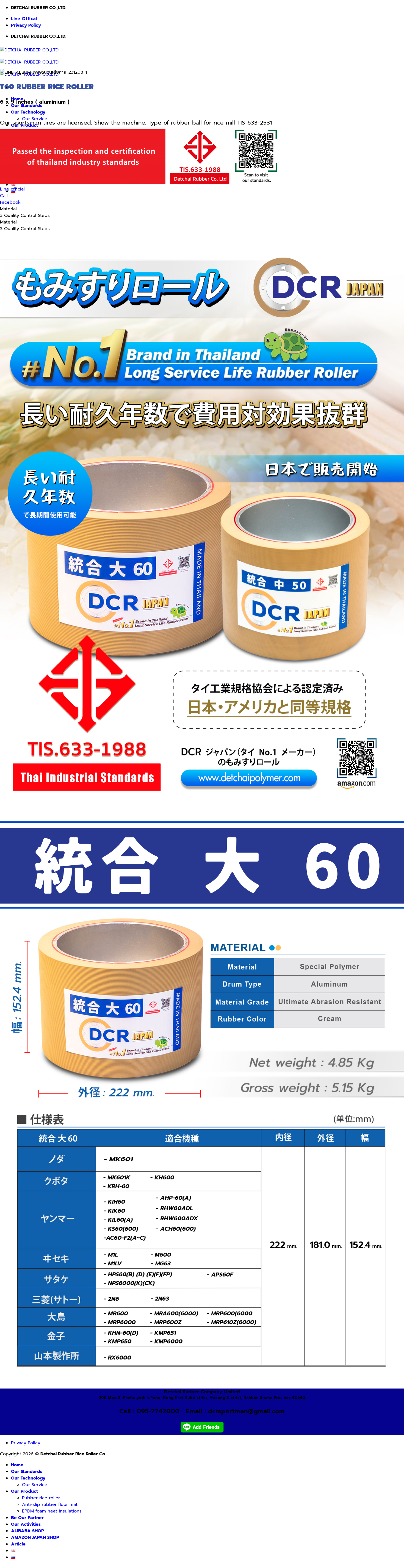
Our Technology (28, 112)
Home (17, 1465)
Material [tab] (8, 209)
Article (18, 1544)
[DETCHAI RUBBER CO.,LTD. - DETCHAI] (29, 62)
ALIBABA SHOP (27, 1531)
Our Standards (26, 1471)
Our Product (24, 1491)
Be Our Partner (27, 1517)
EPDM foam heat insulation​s (52, 1511)
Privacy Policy (26, 25)
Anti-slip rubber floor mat (50, 1504)
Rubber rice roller (41, 1498)
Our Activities (26, 1524)
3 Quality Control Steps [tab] (25, 215)
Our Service (34, 1484)
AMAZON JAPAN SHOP (35, 1537)
